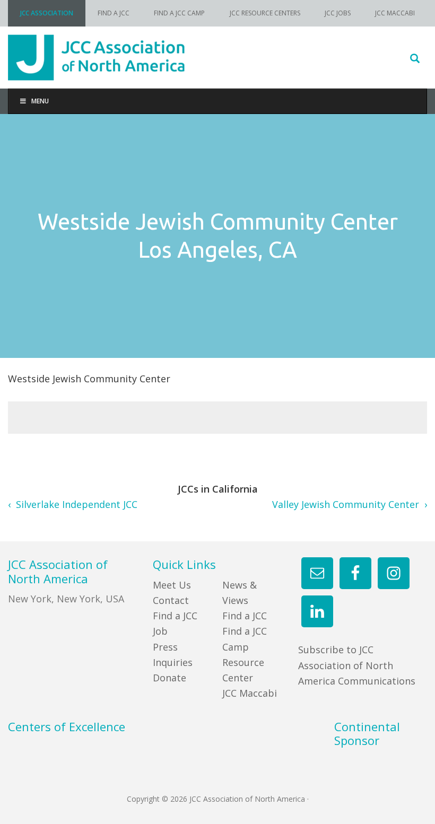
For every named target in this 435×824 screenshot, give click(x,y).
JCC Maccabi (249, 693)
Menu (40, 101)
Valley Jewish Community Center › (349, 504)
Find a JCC (244, 615)
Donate (169, 677)
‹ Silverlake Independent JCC (72, 504)
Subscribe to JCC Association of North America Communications (356, 665)
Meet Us (172, 584)
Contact (171, 600)
